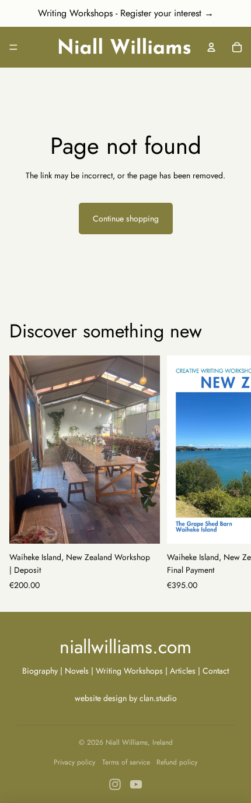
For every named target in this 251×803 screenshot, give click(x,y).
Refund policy (176, 762)
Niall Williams (127, 742)
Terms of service (126, 762)
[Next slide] (229, 474)
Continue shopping (126, 218)
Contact (216, 671)
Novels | (79, 671)
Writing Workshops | (133, 671)
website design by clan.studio (126, 698)
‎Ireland (162, 742)
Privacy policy (74, 762)
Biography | (43, 671)
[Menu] (13, 47)
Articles (183, 671)
